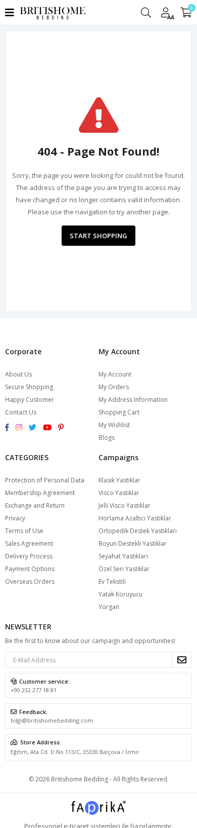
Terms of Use (24, 530)
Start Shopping (98, 235)
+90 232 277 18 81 (34, 690)
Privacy (15, 518)
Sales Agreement (29, 543)
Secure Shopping (29, 387)
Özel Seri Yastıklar (124, 568)
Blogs (106, 437)
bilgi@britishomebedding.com (52, 720)
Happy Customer (29, 399)
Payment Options (30, 568)
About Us (18, 374)
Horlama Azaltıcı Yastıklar (134, 518)
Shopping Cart (118, 412)
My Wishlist (114, 425)
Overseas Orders (30, 581)
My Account (114, 374)
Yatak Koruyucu (120, 594)
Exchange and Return (35, 505)
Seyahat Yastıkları (123, 556)
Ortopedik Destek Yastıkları (137, 530)
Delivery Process (29, 556)
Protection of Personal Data (44, 480)
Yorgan (108, 607)
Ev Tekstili (112, 581)
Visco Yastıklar (118, 492)
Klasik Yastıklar (119, 480)
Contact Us (20, 412)
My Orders (113, 387)
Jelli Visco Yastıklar (124, 505)
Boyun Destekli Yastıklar (132, 543)
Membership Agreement (40, 492)
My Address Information (133, 399)
